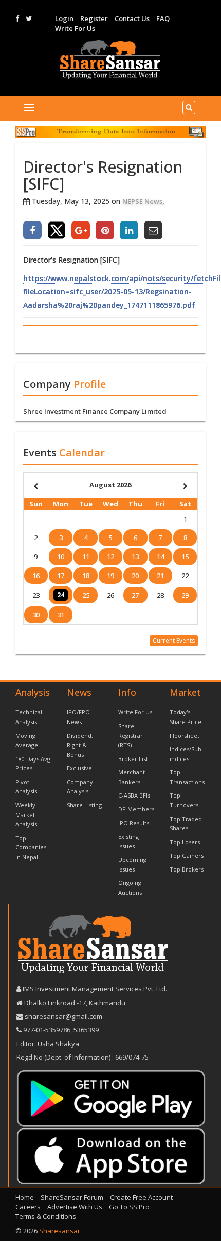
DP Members (136, 809)
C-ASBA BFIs (134, 795)
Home (24, 1197)
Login (64, 18)
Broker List (133, 759)
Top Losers (185, 842)
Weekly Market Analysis (26, 814)
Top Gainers (187, 855)
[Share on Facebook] (32, 230)
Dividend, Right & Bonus (80, 745)
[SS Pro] (110, 131)
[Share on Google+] (80, 230)
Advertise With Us (74, 1206)
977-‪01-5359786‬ (46, 1029)
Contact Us (132, 18)
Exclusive (79, 768)
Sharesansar (59, 1230)
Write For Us (75, 28)
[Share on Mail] (153, 230)
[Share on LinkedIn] (129, 230)
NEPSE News (142, 201)
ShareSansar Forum (72, 1197)
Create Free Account (141, 1197)
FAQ (163, 18)
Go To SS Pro (129, 1206)
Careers (28, 1206)
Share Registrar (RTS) (130, 735)
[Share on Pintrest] (105, 230)
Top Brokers (187, 869)
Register (94, 18)
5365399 (85, 1029)
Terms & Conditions (45, 1216)
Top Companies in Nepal (30, 847)
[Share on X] (56, 230)
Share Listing (84, 805)
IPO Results (133, 823)
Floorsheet (184, 735)
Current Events (174, 640)
